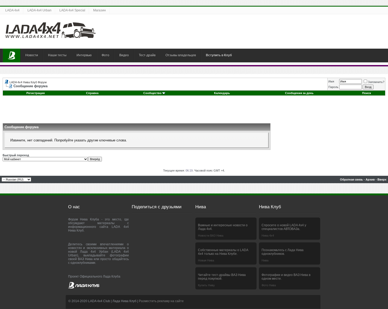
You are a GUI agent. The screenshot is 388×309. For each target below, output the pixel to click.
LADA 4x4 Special (72, 10)
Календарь (222, 93)
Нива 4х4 (268, 235)
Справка (92, 93)
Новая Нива (206, 260)
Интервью (84, 55)
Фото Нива (269, 285)
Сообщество (152, 93)
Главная (12, 55)
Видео (124, 55)
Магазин (99, 10)
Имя (331, 81)
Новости (31, 55)
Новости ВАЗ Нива (210, 235)
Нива (265, 260)
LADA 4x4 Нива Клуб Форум (28, 82)
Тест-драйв (147, 55)
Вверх (381, 179)
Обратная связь (351, 179)
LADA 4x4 (12, 10)
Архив (370, 179)
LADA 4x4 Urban (39, 10)
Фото (105, 55)
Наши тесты (57, 55)
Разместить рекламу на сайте (161, 301)
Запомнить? (376, 82)
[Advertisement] (194, 111)
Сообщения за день (299, 93)
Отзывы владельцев (180, 55)
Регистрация (35, 93)
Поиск (366, 93)
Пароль (333, 87)
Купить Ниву (206, 285)
